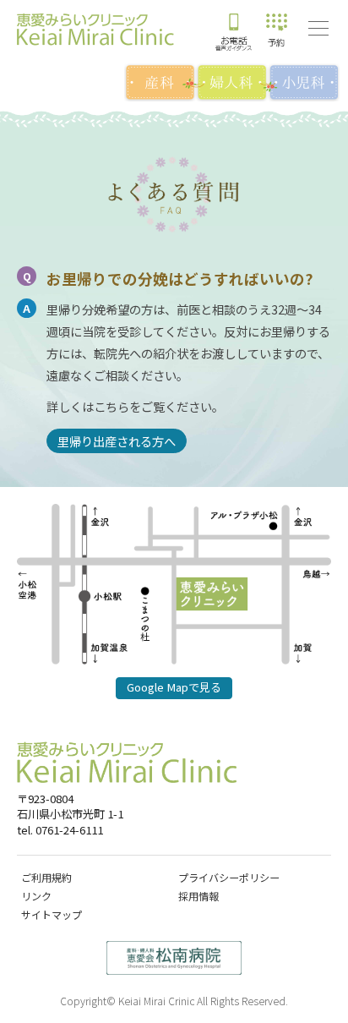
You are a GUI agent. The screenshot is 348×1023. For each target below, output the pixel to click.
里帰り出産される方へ (116, 441)
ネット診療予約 (276, 29)
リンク (36, 896)
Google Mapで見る (174, 687)
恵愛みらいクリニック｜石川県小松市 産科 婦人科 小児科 (95, 30)
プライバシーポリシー (229, 877)
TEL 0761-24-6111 (234, 29)
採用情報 (198, 896)
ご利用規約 (46, 877)
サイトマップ (51, 914)
